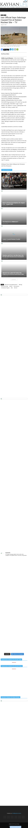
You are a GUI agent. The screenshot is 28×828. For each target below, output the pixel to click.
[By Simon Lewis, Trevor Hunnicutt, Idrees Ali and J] (14, 583)
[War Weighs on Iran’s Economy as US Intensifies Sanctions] (14, 180)
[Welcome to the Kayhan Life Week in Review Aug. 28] (14, 647)
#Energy (20, 284)
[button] (26, 10)
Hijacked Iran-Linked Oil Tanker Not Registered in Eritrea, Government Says (13, 273)
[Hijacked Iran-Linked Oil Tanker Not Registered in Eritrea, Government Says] (14, 268)
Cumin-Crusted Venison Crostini (11, 239)
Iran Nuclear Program (5, 287)
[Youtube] (23, 817)
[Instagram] (8, 817)
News (2, 15)
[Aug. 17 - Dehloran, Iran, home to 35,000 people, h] (14, 563)
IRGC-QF (15, 287)
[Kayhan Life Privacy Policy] (14, 824)
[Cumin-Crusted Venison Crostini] (14, 233)
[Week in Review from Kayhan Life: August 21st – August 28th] (14, 198)
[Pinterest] (15, 817)
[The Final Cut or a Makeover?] (14, 215)
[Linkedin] (12, 817)
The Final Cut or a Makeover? (10, 221)
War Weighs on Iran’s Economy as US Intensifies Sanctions (12, 186)
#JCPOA (10, 286)
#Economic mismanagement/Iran (11, 284)
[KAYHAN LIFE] (14, 4)
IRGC (12, 287)
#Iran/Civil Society (4, 286)
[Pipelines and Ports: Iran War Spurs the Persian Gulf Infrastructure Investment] (14, 250)
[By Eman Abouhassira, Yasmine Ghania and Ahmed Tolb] (14, 610)
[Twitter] (19, 817)
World (5, 15)
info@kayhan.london (16, 813)
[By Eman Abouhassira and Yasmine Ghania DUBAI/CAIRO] (14, 628)
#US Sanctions (16, 286)
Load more (13, 279)
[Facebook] (4, 817)
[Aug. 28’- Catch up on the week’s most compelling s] (14, 637)
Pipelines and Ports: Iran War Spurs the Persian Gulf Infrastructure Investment (13, 256)
